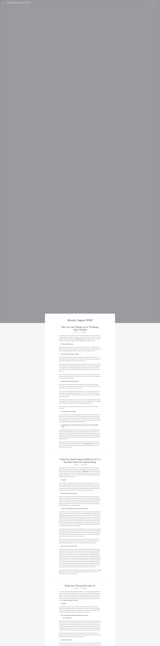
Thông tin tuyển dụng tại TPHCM (18, 3)
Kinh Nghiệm (84, 332)
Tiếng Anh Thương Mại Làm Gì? (80, 586)
